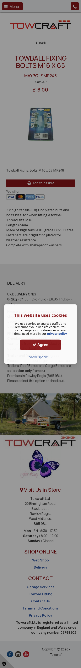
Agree (42, 344)
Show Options (39, 357)
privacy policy (57, 334)
